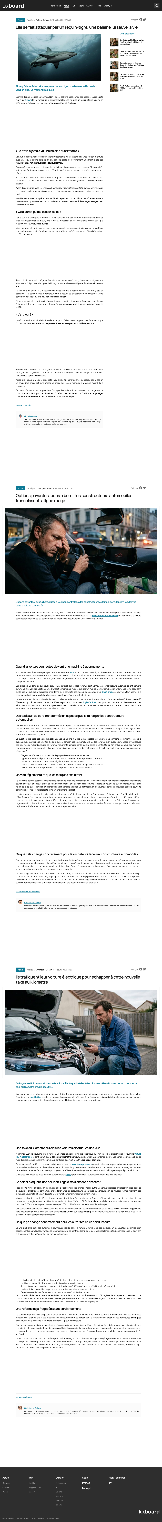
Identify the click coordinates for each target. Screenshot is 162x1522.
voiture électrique (24, 1397)
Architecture (61, 1483)
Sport (81, 5)
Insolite (32, 1483)
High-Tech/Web (117, 1477)
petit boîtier (36, 1097)
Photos (5, 1492)
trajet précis (107, 692)
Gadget (32, 1492)
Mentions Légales (23, 1518)
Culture (90, 5)
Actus (66, 5)
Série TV (59, 1505)
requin (28, 405)
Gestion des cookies (52, 1518)
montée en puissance (82, 1164)
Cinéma (6, 1487)
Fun (74, 5)
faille (68, 1174)
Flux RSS (41, 1518)
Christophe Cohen (44, 488)
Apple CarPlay (89, 702)
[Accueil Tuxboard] (13, 6)
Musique (86, 1488)
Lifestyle (108, 5)
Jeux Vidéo (60, 1496)
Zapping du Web (35, 1487)
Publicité (59, 1500)
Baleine (19, 405)
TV (110, 1482)
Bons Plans (55, 5)
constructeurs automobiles (105, 615)
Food (98, 5)
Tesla (71, 672)
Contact (33, 1518)
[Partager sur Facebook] (140, 20)
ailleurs (28, 100)
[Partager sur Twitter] (144, 20)
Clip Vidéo (6, 1483)
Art (57, 1487)
